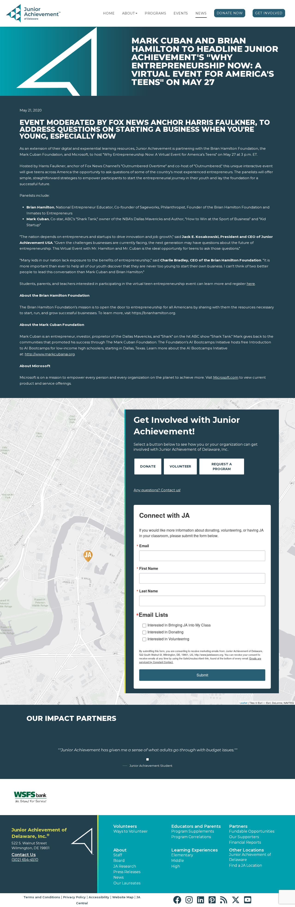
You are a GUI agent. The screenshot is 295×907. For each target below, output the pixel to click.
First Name (148, 568)
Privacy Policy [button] (74, 897)
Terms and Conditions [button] (42, 897)
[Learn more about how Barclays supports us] (30, 797)
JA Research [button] (124, 866)
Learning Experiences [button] (194, 850)
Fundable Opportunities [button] (251, 831)
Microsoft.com (225, 377)
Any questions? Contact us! (157, 490)
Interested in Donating (165, 632)
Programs (155, 13)
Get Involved (269, 13)
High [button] (175, 866)
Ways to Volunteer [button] (130, 831)
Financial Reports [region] (245, 842)
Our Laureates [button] (126, 883)
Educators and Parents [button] (196, 826)
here (251, 283)
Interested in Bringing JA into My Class (179, 625)
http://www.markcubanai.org (50, 354)
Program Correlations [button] (191, 837)
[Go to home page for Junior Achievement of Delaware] (34, 13)
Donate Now (230, 13)
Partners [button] (238, 826)
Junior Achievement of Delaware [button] (250, 857)
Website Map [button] (122, 897)
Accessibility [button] (99, 897)
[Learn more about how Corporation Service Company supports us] (171, 797)
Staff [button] (117, 855)
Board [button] (119, 860)
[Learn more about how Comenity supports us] (124, 797)
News (201, 13)
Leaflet (243, 703)
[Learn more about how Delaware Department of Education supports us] (218, 797)
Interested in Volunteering (168, 638)
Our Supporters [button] (244, 837)
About (128, 13)
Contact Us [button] (24, 855)
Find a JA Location (245, 865)
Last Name (148, 591)
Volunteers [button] (125, 826)
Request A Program (222, 466)
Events (181, 13)
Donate (148, 466)
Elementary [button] (182, 855)
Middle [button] (177, 860)
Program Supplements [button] (192, 831)
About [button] (120, 850)
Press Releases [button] (126, 872)
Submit (202, 675)
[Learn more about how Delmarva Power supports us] (265, 797)
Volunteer (180, 466)
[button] (136, 13)
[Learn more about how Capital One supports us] (77, 797)
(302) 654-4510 (25, 859)
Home (109, 13)
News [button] (118, 877)
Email (144, 546)
